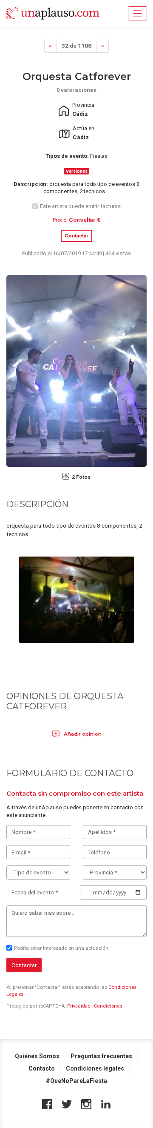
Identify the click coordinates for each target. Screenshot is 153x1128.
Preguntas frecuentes (101, 1056)
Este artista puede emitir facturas (80, 206)
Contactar (76, 236)
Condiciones (108, 1006)
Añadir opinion (82, 734)
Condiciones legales (95, 1068)
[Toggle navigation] (137, 13)
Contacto (41, 1068)
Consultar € (84, 219)
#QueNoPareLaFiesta (76, 1080)
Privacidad (79, 1006)
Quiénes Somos (37, 1056)
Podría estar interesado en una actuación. (62, 948)
